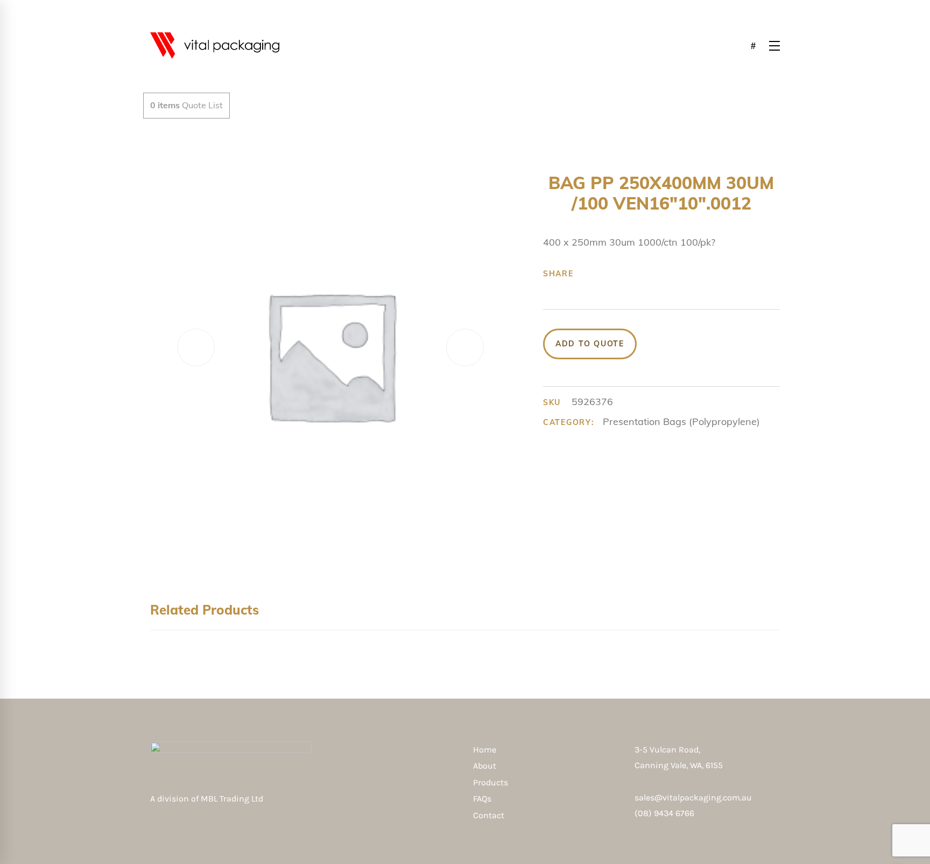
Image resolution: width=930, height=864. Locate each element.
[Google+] (621, 273)
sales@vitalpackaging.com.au (693, 797)
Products (490, 782)
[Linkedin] (654, 273)
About (484, 766)
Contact (488, 815)
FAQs (482, 798)
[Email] (671, 273)
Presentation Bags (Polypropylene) (681, 421)
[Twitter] (604, 273)
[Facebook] (588, 273)
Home (484, 749)
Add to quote (589, 344)
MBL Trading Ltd (235, 798)
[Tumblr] (638, 273)
